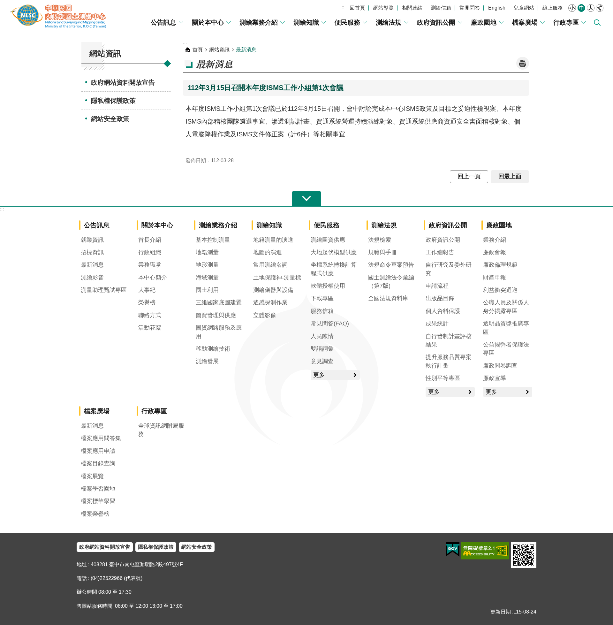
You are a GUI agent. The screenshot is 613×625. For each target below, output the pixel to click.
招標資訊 (92, 252)
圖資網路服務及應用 (219, 331)
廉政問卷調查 (500, 365)
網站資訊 (219, 49)
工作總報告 (440, 252)
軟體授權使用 (328, 286)
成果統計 (437, 323)
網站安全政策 (110, 118)
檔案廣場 (525, 22)
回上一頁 (469, 176)
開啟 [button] (306, 198)
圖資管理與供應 (216, 315)
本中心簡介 (152, 277)
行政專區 (566, 22)
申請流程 (437, 286)
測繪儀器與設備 (273, 290)
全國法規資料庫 (388, 298)
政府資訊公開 (436, 22)
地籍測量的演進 (273, 240)
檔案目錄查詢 (98, 463)
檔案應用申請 (98, 451)
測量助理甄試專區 (104, 290)
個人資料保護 (443, 311)
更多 (319, 375)
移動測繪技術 (213, 349)
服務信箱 (322, 311)
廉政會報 (494, 252)
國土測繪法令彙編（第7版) (391, 281)
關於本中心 (208, 22)
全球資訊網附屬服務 (161, 430)
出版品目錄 (440, 298)
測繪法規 (388, 22)
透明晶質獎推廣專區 (506, 327)
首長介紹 (149, 240)
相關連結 (412, 8)
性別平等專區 (443, 378)
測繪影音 (92, 277)
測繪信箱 (441, 8)
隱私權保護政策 (113, 100)
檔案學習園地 (98, 488)
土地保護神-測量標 (277, 277)
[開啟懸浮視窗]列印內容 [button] (522, 63)
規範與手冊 (382, 252)
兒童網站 (524, 8)
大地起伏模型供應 (334, 252)
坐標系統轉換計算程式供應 (334, 269)
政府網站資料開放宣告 (123, 82)
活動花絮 (149, 327)
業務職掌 (149, 265)
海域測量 (207, 277)
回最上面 (509, 176)
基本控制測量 (213, 240)
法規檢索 (379, 240)
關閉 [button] (599, 8)
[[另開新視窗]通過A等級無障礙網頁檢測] (485, 551)
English (496, 8)
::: (342, 7)
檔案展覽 (92, 476)
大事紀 (146, 290)
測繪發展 (207, 361)
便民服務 (347, 22)
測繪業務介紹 (258, 22)
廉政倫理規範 (500, 265)
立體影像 (264, 315)
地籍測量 (207, 252)
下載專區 (322, 298)
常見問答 (469, 8)
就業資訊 (92, 240)
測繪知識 (306, 22)
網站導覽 (383, 8)
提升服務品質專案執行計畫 (449, 361)
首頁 (198, 49)
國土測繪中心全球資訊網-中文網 (59, 16)
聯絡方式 (149, 315)
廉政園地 (483, 22)
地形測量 (207, 265)
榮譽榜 (146, 302)
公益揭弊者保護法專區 (506, 348)
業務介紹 (494, 240)
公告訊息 (163, 22)
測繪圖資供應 (328, 240)
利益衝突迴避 (500, 290)
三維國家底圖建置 (219, 302)
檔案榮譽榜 (95, 514)
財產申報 (494, 277)
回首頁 (357, 8)
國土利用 (207, 290)
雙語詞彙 (322, 349)
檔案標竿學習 (98, 501)
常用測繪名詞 (270, 265)
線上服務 (552, 8)
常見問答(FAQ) (330, 323)
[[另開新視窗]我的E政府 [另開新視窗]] (452, 549)
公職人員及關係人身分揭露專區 (506, 306)
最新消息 (246, 49)
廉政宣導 (494, 378)
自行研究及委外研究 (449, 269)
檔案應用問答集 (101, 438)
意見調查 (322, 361)
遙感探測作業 (270, 302)
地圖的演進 (267, 252)
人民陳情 (322, 336)
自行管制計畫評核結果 (449, 340)
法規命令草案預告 (391, 265)
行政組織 (149, 252)
